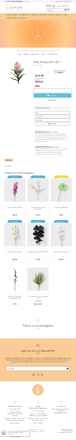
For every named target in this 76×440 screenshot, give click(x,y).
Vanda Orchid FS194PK (15, 207)
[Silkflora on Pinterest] (42, 374)
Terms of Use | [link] (33, 429)
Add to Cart (15, 185)
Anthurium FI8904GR (61, 207)
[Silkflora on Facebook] (33, 374)
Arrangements (24, 14)
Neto (71, 432)
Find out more (25, 1)
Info (36, 83)
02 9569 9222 (67, 1)
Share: (56, 72)
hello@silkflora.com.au (61, 413)
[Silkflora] (14, 7)
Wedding (34, 14)
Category (14, 14)
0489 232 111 (67, 409)
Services (51, 14)
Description (8, 160)
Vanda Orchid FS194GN (14, 252)
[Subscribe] (67, 368)
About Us (59, 14)
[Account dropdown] (53, 1)
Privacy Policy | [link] (41, 429)
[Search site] (65, 9)
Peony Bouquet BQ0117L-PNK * (15, 432)
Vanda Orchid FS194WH (61, 252)
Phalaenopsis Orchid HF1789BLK (38, 252)
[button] (52, 100)
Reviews (15, 18)
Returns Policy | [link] (35, 431)
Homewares (43, 14)
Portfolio (8, 18)
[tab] (9, 160)
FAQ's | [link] (42, 431)
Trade (65, 14)
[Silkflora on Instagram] (37, 374)
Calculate (53, 123)
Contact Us (58, 1)
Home (8, 14)
